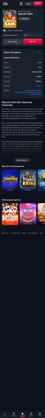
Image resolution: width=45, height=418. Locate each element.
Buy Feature (37, 92)
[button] (10, 181)
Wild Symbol (28, 90)
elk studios (33, 233)
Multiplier (29, 92)
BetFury (5, 233)
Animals (38, 86)
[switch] (22, 30)
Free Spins (37, 90)
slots (24, 233)
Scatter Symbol (19, 92)
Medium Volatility (35, 94)
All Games (15, 233)
